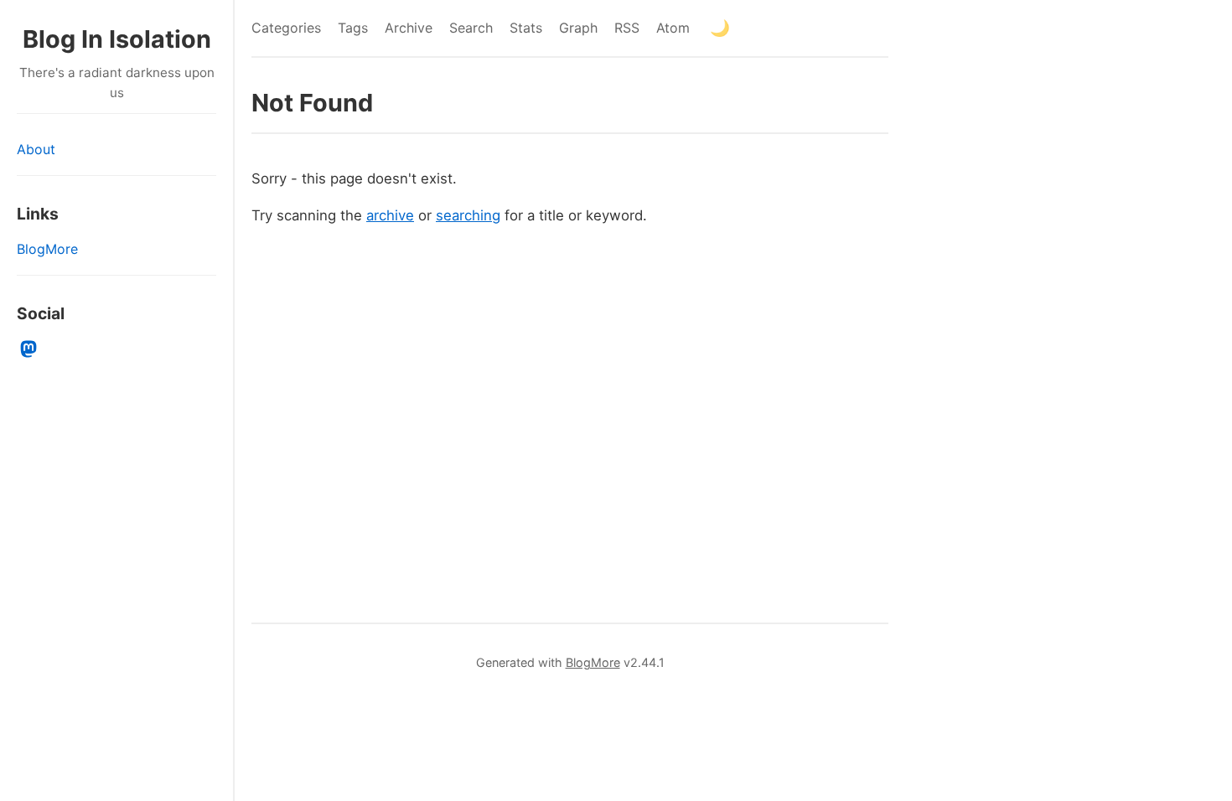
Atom (673, 27)
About (36, 149)
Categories (286, 27)
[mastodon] (29, 349)
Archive (408, 27)
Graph (578, 27)
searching (468, 215)
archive (390, 215)
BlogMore (47, 248)
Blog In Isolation (117, 39)
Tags (353, 27)
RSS (626, 27)
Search (471, 27)
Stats (526, 27)
